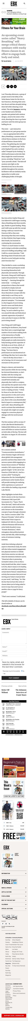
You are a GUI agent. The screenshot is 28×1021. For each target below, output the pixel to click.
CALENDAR (5, 904)
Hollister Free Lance (17, 944)
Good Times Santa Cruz (8, 946)
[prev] (3, 12)
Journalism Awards (18, 988)
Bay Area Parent (7, 967)
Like (23, 822)
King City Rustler (16, 947)
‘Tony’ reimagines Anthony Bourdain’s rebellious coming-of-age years (16, 13)
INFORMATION (6, 873)
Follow (22, 825)
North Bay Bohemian (8, 958)
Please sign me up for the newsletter (11, 671)
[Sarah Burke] (7, 621)
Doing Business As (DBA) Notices (8, 1003)
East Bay (7, 970)
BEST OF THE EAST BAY (8, 900)
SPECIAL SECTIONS (7, 908)
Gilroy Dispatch (16, 940)
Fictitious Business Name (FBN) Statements (8, 997)
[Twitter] (11, 86)
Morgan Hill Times (17, 951)
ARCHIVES (17, 854)
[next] (5, 12)
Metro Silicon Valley (7, 952)
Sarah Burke (7, 61)
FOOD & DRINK (6, 896)
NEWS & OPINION (6, 888)
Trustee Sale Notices (8, 1008)
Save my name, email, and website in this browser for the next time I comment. (13, 664)
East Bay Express (7, 941)
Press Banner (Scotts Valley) (17, 955)
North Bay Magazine (8, 974)
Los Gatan (15, 949)
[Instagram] (6, 924)
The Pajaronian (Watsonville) (16, 962)
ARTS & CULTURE (7, 892)
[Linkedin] (15, 86)
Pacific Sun (8, 961)
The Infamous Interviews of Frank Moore (21, 692)
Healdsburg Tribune (17, 942)
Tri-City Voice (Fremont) (18, 966)
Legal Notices (7, 991)
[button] (24, 4)
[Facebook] (8, 86)
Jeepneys (17, 109)
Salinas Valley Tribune (18, 959)
